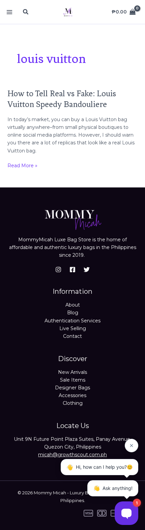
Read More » (22, 165)
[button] (26, 12)
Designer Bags (72, 388)
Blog (72, 313)
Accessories (72, 395)
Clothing (73, 403)
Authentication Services (72, 321)
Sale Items (72, 380)
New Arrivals (72, 372)
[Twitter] (87, 270)
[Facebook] (72, 270)
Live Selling (72, 328)
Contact (72, 336)
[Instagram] (58, 270)
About (72, 305)
